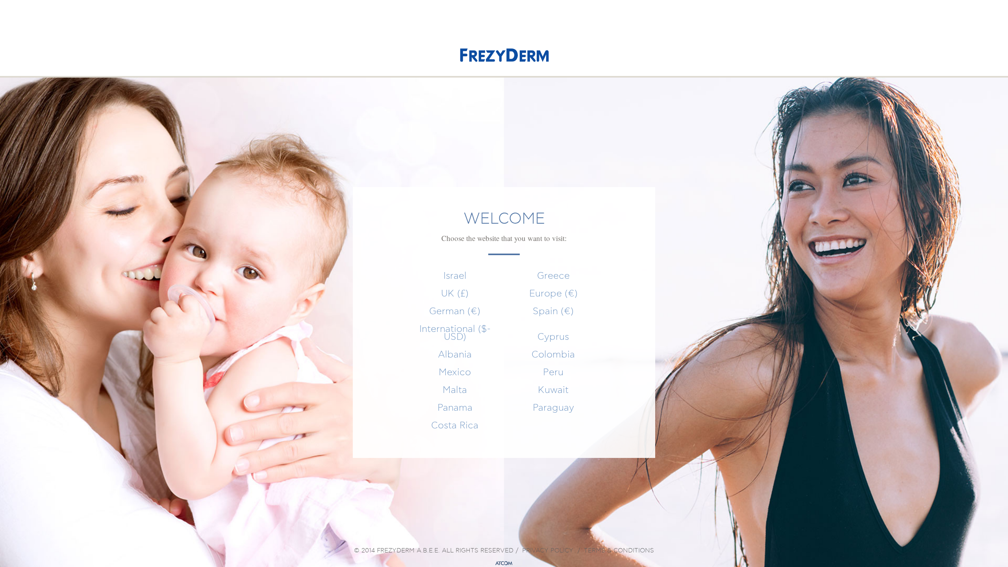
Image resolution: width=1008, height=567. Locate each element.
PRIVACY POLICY (547, 551)
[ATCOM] (504, 563)
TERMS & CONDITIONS (619, 551)
